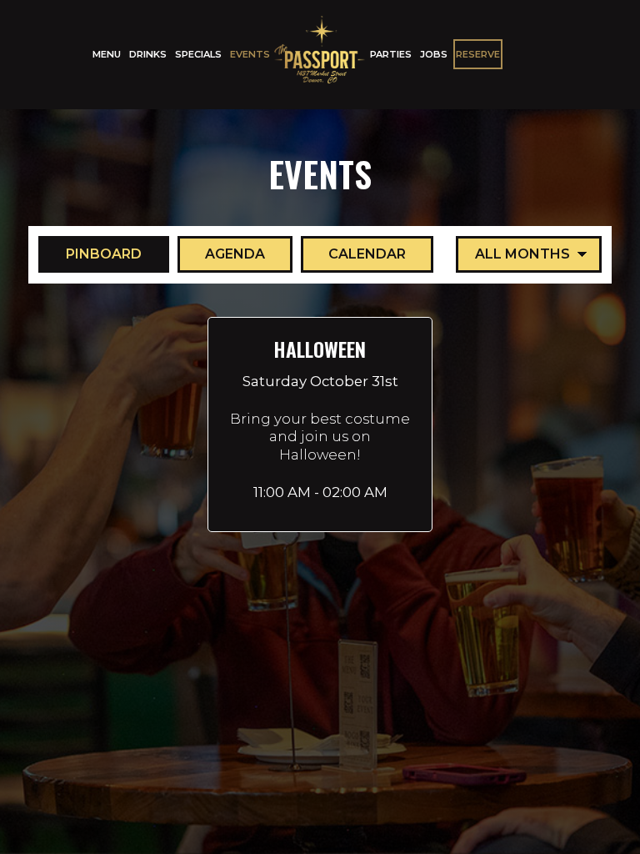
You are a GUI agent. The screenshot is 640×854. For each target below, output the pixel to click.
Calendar (353, 254)
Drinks (148, 54)
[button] (320, 424)
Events (250, 54)
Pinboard (90, 254)
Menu (106, 54)
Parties (391, 54)
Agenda (221, 254)
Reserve (478, 54)
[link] (320, 54)
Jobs (434, 54)
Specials (198, 54)
